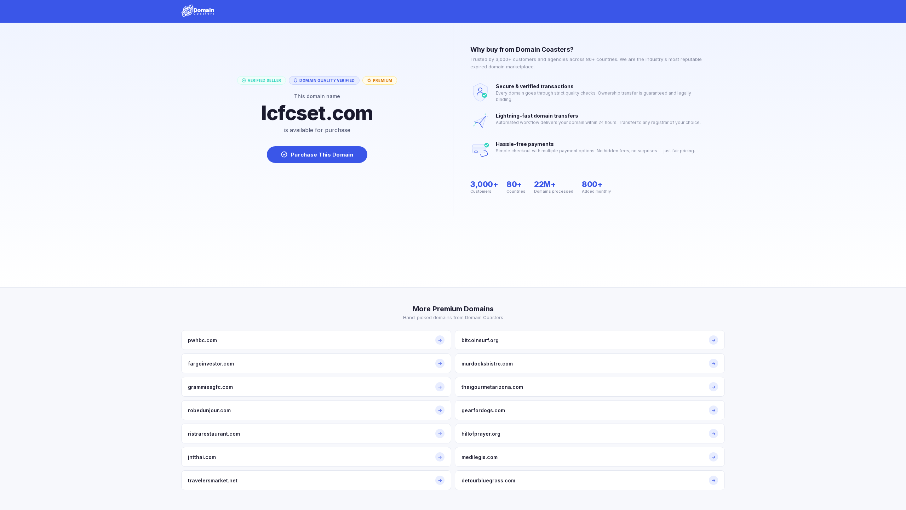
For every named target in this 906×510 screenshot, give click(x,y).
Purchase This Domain (322, 154)
